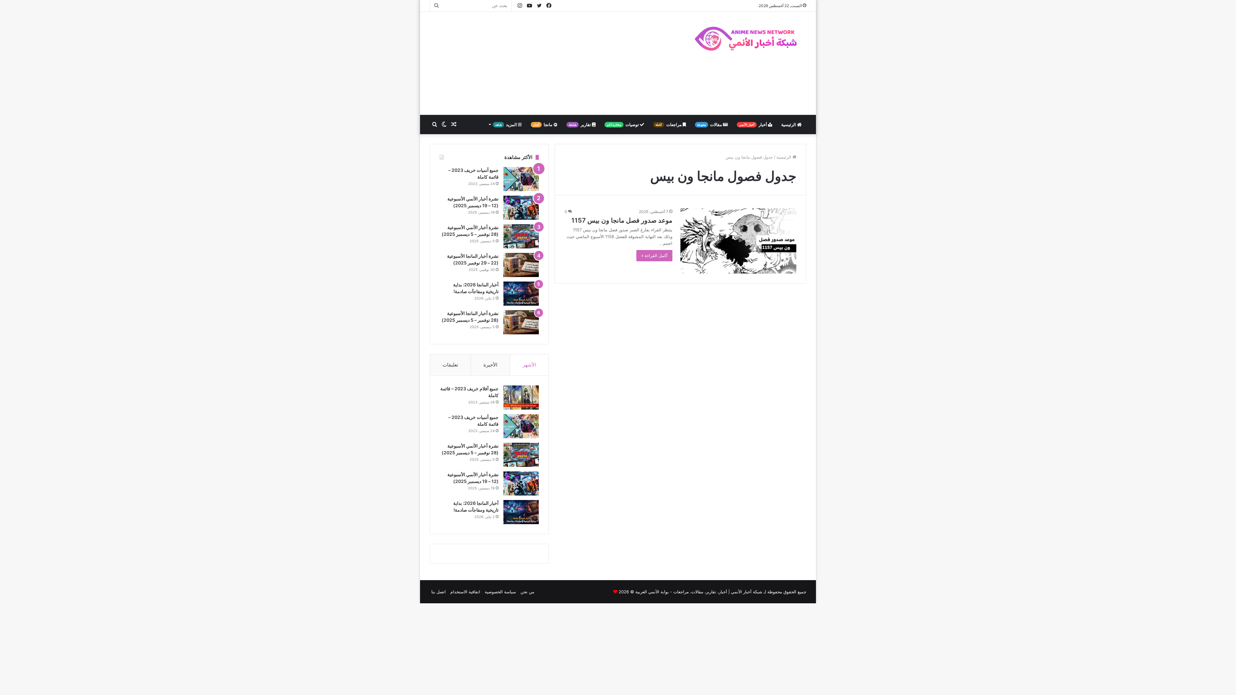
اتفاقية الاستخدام (465, 591)
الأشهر (529, 365)
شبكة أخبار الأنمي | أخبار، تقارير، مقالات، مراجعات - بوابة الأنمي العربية (698, 591)
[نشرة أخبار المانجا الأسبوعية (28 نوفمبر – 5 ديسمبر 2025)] (521, 322)
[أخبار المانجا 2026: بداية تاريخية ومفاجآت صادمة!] (521, 294)
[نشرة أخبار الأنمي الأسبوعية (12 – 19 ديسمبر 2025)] (521, 208)
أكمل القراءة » (654, 255)
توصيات (623, 124)
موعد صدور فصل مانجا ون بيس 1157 (621, 220)
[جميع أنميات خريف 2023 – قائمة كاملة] (521, 179)
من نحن (527, 591)
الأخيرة (490, 365)
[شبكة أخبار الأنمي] (746, 38)
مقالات (710, 124)
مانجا (543, 124)
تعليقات (450, 365)
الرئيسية (789, 124)
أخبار (753, 124)
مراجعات (669, 124)
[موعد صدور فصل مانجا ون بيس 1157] (738, 240)
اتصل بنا (438, 591)
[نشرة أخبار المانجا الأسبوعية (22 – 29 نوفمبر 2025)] (521, 265)
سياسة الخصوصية (500, 591)
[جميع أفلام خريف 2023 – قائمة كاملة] (521, 397)
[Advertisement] (554, 63)
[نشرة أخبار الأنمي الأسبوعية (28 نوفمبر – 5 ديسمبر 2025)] (521, 236)
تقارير (580, 124)
